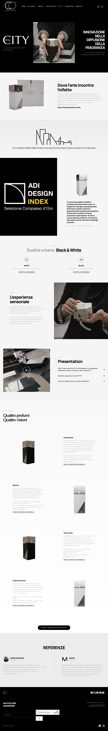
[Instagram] (103, 726)
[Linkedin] (100, 726)
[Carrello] (102, 7)
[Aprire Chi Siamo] (35, 6)
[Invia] (39, 718)
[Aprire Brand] (43, 6)
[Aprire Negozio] (82, 6)
